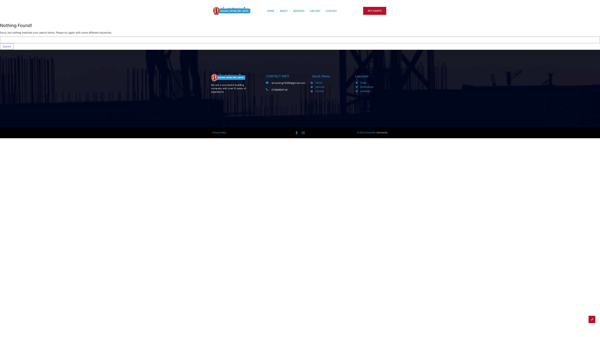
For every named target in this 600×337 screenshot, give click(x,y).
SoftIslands (382, 132)
